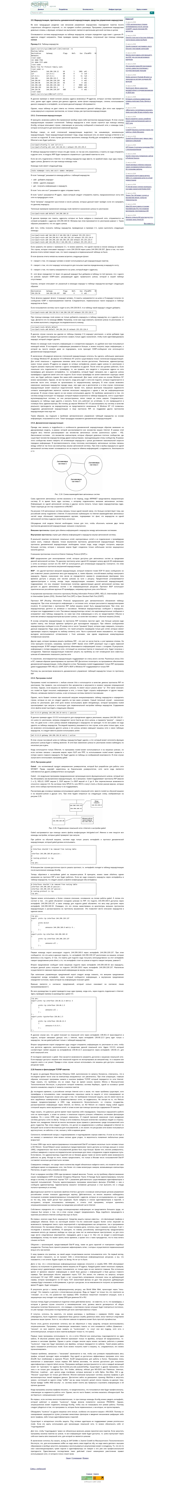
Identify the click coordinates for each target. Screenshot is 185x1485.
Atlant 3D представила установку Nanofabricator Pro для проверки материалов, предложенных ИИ (137, 209)
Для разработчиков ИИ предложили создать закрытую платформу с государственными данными (139, 68)
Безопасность (88, 9)
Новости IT (129, 19)
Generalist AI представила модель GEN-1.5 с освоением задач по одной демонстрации (139, 178)
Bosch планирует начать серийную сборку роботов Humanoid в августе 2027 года (138, 121)
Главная (89, 1474)
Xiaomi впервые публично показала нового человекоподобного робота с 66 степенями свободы (139, 167)
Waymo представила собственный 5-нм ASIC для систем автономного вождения (139, 57)
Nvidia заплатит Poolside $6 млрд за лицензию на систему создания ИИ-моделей (139, 79)
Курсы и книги (142, 9)
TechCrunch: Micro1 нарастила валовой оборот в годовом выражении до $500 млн (139, 90)
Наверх (96, 1474)
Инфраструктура (115, 9)
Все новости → (149, 223)
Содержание (77, 1458)
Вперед (86, 1458)
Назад (68, 1458)
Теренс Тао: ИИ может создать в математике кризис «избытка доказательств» (137, 197)
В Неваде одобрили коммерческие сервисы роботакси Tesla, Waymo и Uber (138, 101)
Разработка (63, 9)
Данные (41, 9)
